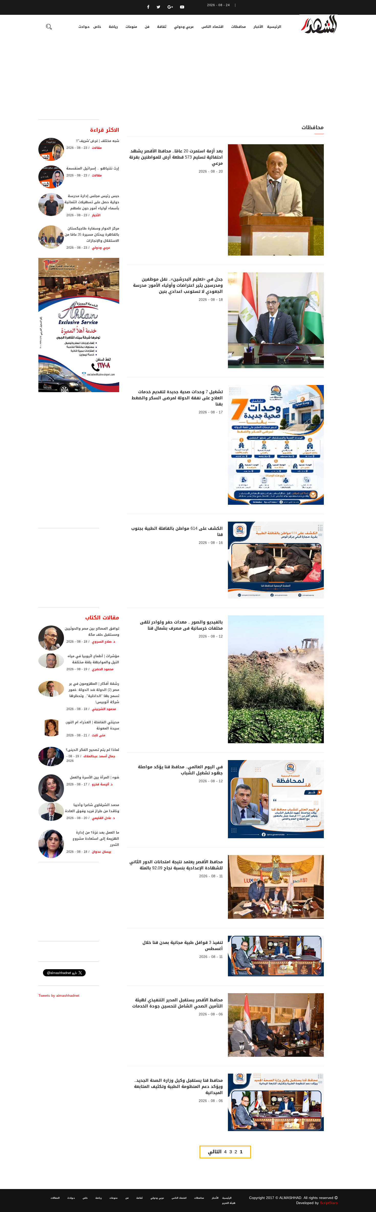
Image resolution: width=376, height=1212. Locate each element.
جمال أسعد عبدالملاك (99, 756)
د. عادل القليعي (103, 818)
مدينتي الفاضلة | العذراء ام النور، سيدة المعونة (92, 725)
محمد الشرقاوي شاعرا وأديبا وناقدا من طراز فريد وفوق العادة (92, 808)
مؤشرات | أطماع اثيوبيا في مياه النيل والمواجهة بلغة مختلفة (93, 659)
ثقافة (161, 26)
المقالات (55, 1198)
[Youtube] (182, 7)
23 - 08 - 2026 (77, 148)
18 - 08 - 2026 (211, 299)
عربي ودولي (184, 26)
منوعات (131, 26)
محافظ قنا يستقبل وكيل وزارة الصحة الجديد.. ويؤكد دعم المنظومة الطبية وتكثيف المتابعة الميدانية (178, 1086)
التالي (215, 1152)
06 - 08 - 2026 (211, 1014)
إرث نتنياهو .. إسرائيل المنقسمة (92, 168)
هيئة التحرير (228, 1203)
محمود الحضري (103, 669)
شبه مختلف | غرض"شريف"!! (97, 141)
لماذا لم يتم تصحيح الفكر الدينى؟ (92, 750)
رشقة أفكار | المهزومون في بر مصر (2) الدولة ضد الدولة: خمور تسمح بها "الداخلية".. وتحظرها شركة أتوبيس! (94, 692)
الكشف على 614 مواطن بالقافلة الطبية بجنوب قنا (177, 531)
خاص (97, 26)
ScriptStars (329, 1202)
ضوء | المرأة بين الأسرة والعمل (94, 777)
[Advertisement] (188, 81)
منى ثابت (98, 735)
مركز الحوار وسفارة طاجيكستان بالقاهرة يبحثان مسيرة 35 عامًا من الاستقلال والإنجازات (92, 234)
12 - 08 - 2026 (211, 636)
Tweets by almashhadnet (58, 995)
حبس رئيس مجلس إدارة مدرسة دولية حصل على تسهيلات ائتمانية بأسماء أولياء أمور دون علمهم (91, 202)
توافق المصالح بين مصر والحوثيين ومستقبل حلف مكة (92, 631)
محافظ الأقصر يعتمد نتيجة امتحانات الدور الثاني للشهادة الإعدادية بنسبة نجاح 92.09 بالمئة (176, 865)
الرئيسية (274, 26)
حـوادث (84, 26)
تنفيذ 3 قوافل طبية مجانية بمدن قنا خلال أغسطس (182, 946)
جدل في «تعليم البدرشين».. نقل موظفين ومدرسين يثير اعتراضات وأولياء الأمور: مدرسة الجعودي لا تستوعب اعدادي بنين (178, 285)
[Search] (49, 27)
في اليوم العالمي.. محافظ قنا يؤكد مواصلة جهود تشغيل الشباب (180, 770)
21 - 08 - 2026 (77, 735)
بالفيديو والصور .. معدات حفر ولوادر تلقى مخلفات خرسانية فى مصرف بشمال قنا (181, 625)
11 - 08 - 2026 (211, 876)
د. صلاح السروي (103, 641)
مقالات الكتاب (102, 617)
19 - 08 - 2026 (77, 669)
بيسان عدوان (101, 852)
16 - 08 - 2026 (211, 542)
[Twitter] (158, 7)
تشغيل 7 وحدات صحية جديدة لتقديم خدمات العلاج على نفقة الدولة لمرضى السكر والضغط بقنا (177, 398)
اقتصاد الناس (213, 26)
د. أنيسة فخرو (102, 784)
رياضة (113, 26)
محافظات (238, 26)
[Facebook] (148, 7)
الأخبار (258, 26)
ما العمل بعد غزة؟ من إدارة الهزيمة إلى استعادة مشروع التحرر (96, 838)
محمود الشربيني (104, 709)
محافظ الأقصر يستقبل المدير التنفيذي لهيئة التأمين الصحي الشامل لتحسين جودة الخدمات (177, 1003)
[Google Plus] (170, 7)
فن (147, 26)
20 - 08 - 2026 (211, 171)
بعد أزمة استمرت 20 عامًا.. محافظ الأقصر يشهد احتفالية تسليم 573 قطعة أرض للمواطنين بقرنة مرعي (176, 157)
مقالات (97, 148)
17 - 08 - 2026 (211, 412)
